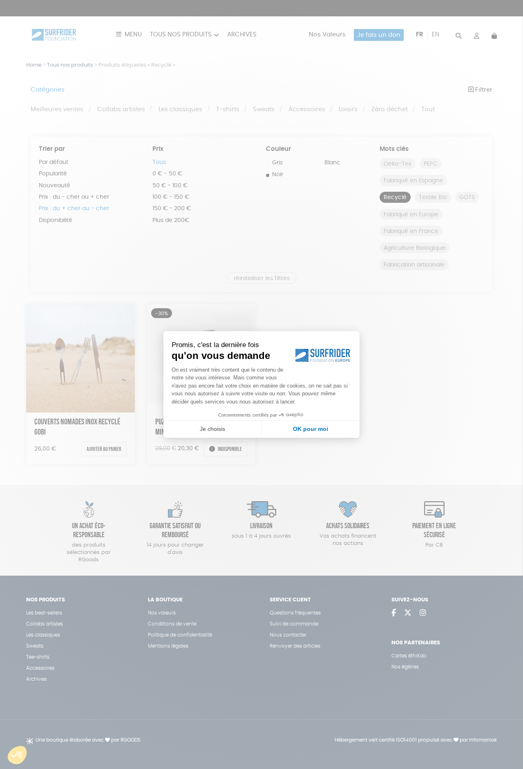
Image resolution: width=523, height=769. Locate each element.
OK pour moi (310, 429)
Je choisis (212, 429)
